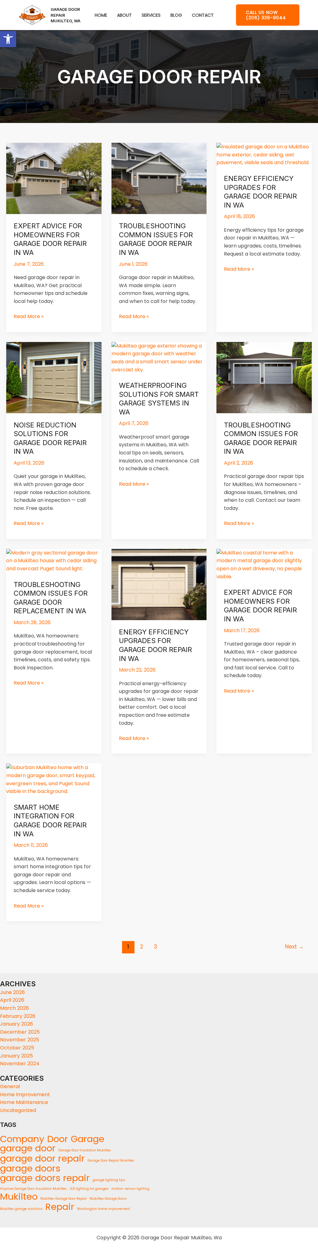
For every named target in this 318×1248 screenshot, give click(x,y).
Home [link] (101, 15)
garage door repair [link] (42, 1158)
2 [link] (141, 946)
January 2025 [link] (16, 1055)
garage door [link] (28, 1148)
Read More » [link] (28, 316)
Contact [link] (203, 15)
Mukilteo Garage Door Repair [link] (63, 1198)
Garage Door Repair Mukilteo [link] (111, 1160)
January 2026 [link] (16, 1023)
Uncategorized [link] (18, 1110)
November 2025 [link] (19, 1039)
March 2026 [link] (14, 1008)
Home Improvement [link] (25, 1094)
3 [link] (155, 946)
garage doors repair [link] (45, 1178)
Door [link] (57, 1139)
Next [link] (294, 946)
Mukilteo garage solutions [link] (21, 1208)
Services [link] (151, 15)
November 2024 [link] (19, 1063)
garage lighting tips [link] (109, 1180)
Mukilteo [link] (19, 1197)
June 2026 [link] (12, 992)
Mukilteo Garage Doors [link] (108, 1198)
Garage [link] (87, 1139)
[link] (8, 39)
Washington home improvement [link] (103, 1208)
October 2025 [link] (17, 1047)
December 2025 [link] (20, 1032)
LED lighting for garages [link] (89, 1188)
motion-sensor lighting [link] (130, 1188)
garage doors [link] (30, 1168)
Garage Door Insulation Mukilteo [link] (84, 1150)
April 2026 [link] (12, 1000)
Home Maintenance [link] (24, 1102)
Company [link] (22, 1139)
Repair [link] (59, 1207)
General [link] (10, 1086)
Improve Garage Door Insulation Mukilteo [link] (33, 1188)
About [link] (124, 15)
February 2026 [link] (17, 1016)
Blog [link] (176, 15)
